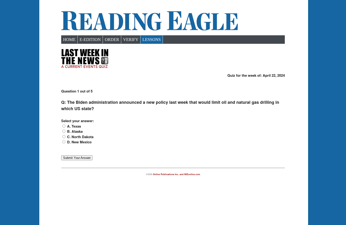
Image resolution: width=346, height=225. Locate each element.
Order (112, 39)
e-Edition (90, 39)
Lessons (151, 39)
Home (69, 39)
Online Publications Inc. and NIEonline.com (176, 174)
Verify (130, 39)
